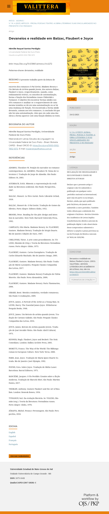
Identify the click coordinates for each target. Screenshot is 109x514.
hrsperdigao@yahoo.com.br (39, 149)
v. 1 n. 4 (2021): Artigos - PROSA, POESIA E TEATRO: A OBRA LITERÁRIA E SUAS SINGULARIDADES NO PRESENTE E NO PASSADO (52, 24)
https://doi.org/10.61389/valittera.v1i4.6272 (33, 64)
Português (13, 444)
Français (12, 440)
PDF (73, 99)
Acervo (20, 21)
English (12, 432)
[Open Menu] (8, 6)
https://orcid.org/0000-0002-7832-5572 (22, 55)
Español (12, 436)
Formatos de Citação (82, 280)
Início (11, 21)
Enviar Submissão (20, 456)
